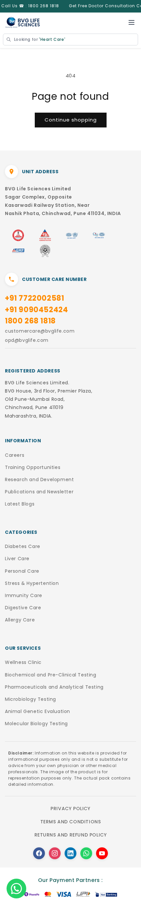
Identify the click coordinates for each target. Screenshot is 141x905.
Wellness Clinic (23, 662)
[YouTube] (102, 853)
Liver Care (17, 558)
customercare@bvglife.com (39, 331)
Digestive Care (23, 607)
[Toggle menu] (131, 22)
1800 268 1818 (30, 321)
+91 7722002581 (34, 298)
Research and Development (39, 479)
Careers (14, 455)
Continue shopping (71, 119)
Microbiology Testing (30, 699)
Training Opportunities (32, 467)
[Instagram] (55, 853)
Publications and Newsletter (39, 491)
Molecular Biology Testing (36, 723)
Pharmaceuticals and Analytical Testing (54, 687)
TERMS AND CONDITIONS (70, 821)
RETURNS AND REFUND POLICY (70, 835)
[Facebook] (39, 853)
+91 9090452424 (36, 310)
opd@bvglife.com (27, 340)
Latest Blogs (19, 504)
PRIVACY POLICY (70, 808)
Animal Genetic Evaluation (37, 711)
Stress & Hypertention (32, 583)
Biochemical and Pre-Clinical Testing (50, 675)
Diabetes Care (22, 546)
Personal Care (22, 571)
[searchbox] (70, 39)
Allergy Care (20, 620)
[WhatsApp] (86, 853)
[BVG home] (22, 22)
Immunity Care (23, 595)
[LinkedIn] (70, 853)
